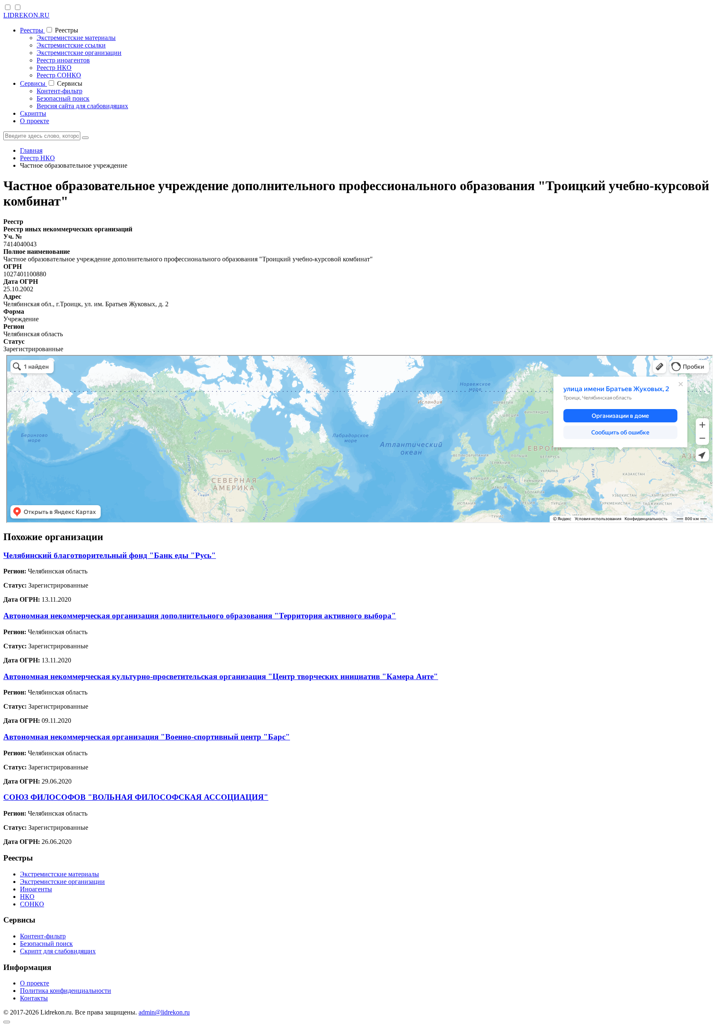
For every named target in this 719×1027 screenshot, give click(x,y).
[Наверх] (6, 1022)
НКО (27, 896)
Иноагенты (36, 889)
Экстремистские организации (79, 52)
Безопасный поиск (63, 98)
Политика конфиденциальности (65, 990)
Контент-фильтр (59, 90)
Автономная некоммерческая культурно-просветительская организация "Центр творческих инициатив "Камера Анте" (220, 676)
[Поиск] (85, 137)
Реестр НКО (54, 67)
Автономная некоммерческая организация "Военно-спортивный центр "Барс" (146, 736)
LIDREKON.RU (26, 15)
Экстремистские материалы (76, 37)
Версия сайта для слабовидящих (82, 105)
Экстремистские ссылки (71, 45)
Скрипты (33, 113)
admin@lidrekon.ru (164, 1012)
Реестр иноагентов (63, 60)
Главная (31, 150)
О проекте (34, 120)
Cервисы (33, 83)
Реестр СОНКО (59, 75)
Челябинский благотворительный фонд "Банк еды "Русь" (109, 555)
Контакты (34, 998)
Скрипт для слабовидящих (58, 951)
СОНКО (32, 904)
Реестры (32, 30)
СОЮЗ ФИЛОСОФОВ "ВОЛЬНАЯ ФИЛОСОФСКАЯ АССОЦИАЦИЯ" (135, 797)
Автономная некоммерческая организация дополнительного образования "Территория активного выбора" (199, 615)
